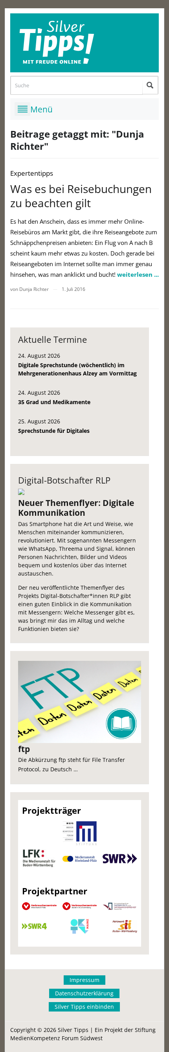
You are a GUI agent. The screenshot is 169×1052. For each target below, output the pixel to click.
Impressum (84, 980)
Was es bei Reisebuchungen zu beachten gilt (81, 195)
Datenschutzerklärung (84, 993)
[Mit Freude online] (84, 42)
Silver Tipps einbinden (84, 1006)
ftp (24, 748)
